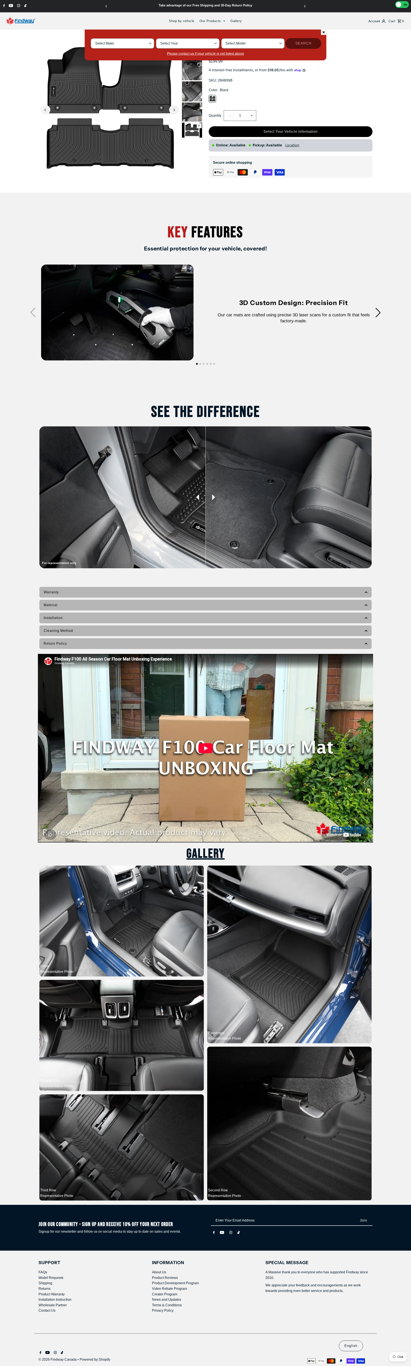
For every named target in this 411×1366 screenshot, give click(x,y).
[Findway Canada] (20, 21)
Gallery (236, 21)
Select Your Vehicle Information (291, 131)
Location (292, 145)
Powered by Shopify (95, 1359)
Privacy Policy (163, 1310)
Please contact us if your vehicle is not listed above (205, 53)
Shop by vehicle (181, 21)
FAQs (43, 1272)
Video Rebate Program (169, 1288)
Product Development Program (175, 1283)
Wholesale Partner (53, 1305)
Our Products (210, 21)
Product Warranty (52, 1294)
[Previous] (106, 6)
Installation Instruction (55, 1299)
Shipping (45, 1283)
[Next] (304, 6)
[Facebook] (3, 5)
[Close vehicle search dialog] (323, 32)
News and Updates (166, 1299)
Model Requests (51, 1278)
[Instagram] (18, 5)
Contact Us (47, 1310)
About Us (159, 1272)
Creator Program (164, 1294)
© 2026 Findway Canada (58, 1359)
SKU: (213, 80)
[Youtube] (10, 5)
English (350, 1346)
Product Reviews (165, 1278)
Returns (45, 1288)
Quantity (215, 115)
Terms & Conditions (167, 1305)
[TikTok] (25, 5)
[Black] (212, 98)
